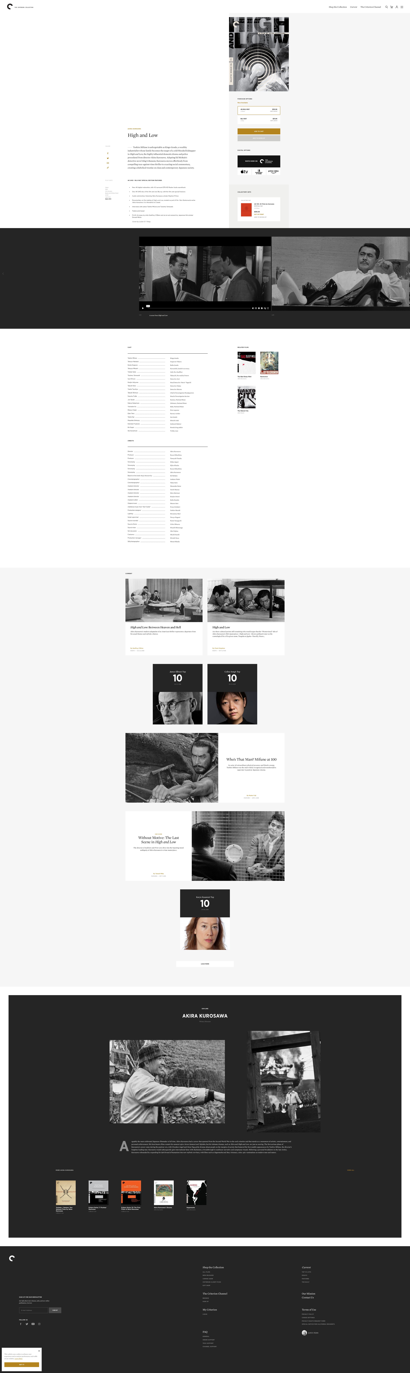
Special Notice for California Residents (318, 1324)
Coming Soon (208, 1279)
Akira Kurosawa (134, 129)
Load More (205, 964)
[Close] (39, 1351)
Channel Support (210, 1346)
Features (247, 798)
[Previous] (3, 273)
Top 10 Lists (306, 1272)
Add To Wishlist (259, 138)
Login (205, 1314)
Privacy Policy (308, 1314)
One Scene (158, 834)
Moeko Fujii (252, 795)
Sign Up (206, 1301)
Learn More (18, 1359)
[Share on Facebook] (107, 153)
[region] (22, 1359)
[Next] (406, 273)
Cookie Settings (308, 1317)
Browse (206, 1298)
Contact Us (308, 1297)
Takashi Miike (159, 873)
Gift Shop (206, 1285)
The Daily (305, 1282)
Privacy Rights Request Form (313, 1321)
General (206, 1336)
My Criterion (210, 1309)
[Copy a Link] (108, 168)
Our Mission (308, 1293)
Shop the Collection (338, 7)
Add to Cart (259, 131)
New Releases (208, 1275)
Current (353, 7)
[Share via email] (108, 163)
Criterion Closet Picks (212, 1282)
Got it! (21, 1364)
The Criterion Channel (370, 7)
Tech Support (208, 1343)
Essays (132, 650)
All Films (206, 1272)
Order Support (209, 1340)
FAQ (205, 1331)
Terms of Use (309, 1309)
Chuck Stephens (220, 648)
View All (350, 1170)
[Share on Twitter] (108, 158)
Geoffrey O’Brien (138, 648)
